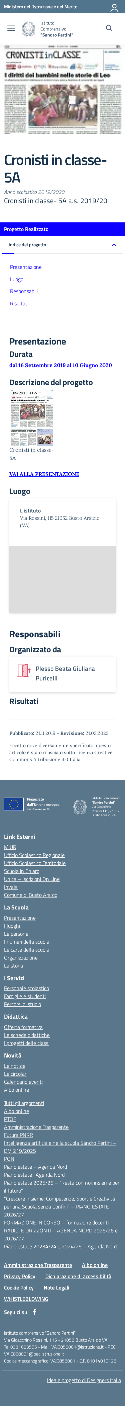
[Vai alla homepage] (28, 29)
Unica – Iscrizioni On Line (32, 879)
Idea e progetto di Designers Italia (84, 1380)
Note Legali (56, 1287)
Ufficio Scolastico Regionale (34, 855)
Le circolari (15, 1074)
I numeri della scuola (26, 942)
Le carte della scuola (26, 950)
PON (9, 1159)
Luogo (16, 279)
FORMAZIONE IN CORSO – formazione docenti (56, 1222)
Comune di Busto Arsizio (30, 895)
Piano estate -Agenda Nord (34, 1175)
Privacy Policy (19, 1276)
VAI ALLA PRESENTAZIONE (44, 474)
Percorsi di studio (22, 1004)
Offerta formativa (23, 1027)
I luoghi (12, 926)
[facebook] (34, 1312)
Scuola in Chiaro (21, 871)
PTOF (10, 1119)
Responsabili (24, 291)
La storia (13, 966)
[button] (62, 245)
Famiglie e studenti (25, 996)
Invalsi (11, 887)
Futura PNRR (18, 1135)
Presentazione (26, 267)
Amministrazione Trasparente (36, 1127)
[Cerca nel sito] (109, 29)
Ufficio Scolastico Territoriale (35, 863)
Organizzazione (21, 958)
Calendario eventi (23, 1082)
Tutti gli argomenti (24, 1103)
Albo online (16, 1090)
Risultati (19, 303)
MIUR (10, 847)
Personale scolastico (26, 988)
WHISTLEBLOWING (26, 1299)
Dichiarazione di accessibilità (78, 1276)
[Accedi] (114, 6)
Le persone (16, 934)
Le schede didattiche (27, 1035)
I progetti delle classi (26, 1043)
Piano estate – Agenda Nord (35, 1167)
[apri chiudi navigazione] (11, 29)
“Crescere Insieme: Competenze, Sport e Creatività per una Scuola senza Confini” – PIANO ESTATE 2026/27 (59, 1206)
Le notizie (14, 1066)
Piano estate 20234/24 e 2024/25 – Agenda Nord (60, 1246)
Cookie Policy (19, 1287)
